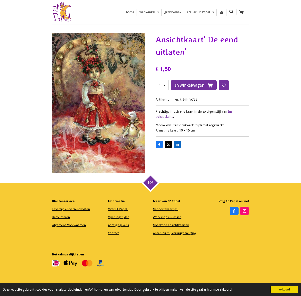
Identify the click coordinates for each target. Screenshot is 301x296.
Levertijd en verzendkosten (71, 209)
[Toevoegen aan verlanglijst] (224, 85)
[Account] (221, 12)
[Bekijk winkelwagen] (241, 12)
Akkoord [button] (284, 289)
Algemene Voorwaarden (69, 225)
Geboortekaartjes (165, 209)
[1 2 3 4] (162, 85)
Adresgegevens (118, 225)
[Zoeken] (231, 12)
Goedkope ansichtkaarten (171, 225)
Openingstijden (118, 217)
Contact (113, 233)
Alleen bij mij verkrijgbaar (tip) (174, 233)
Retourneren (61, 217)
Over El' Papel (118, 209)
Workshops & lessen (167, 217)
